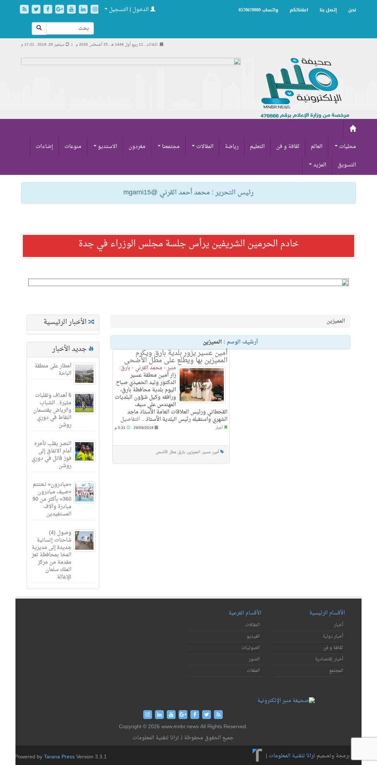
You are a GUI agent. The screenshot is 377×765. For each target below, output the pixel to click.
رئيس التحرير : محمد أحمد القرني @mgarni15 (188, 192)
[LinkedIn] (84, 10)
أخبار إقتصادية (329, 659)
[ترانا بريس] (257, 756)
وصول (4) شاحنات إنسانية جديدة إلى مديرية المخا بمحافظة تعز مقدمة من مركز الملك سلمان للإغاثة (51, 555)
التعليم (257, 147)
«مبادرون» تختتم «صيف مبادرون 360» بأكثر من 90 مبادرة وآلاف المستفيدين (51, 499)
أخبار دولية (333, 636)
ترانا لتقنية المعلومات (292, 756)
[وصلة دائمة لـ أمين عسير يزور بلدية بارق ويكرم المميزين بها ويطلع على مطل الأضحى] (202, 384)
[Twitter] (37, 10)
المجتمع (336, 671)
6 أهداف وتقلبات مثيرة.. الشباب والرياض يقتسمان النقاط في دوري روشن (52, 410)
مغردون (136, 147)
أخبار (219, 427)
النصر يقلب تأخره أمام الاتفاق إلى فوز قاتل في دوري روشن (51, 455)
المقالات (204, 147)
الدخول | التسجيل (129, 10)
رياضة (232, 147)
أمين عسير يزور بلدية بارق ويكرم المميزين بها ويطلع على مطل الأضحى (176, 357)
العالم (317, 147)
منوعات (72, 147)
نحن (352, 10)
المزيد (319, 165)
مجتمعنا (170, 147)
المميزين (193, 452)
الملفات (253, 671)
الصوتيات (251, 648)
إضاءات (44, 147)
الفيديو (253, 636)
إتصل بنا (328, 10)
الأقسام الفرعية (245, 613)
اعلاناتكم (299, 10)
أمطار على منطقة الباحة (53, 369)
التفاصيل (130, 419)
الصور (254, 659)
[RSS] (25, 10)
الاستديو (106, 147)
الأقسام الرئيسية (327, 613)
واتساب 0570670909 (258, 10)
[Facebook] (48, 10)
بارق (181, 452)
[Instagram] (95, 10)
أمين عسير (210, 452)
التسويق (347, 165)
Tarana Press (59, 757)
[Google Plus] (60, 10)
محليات (347, 147)
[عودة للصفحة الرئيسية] (304, 89)
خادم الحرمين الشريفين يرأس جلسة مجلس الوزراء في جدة (188, 244)
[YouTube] (72, 10)
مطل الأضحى (165, 452)
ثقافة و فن (287, 147)
